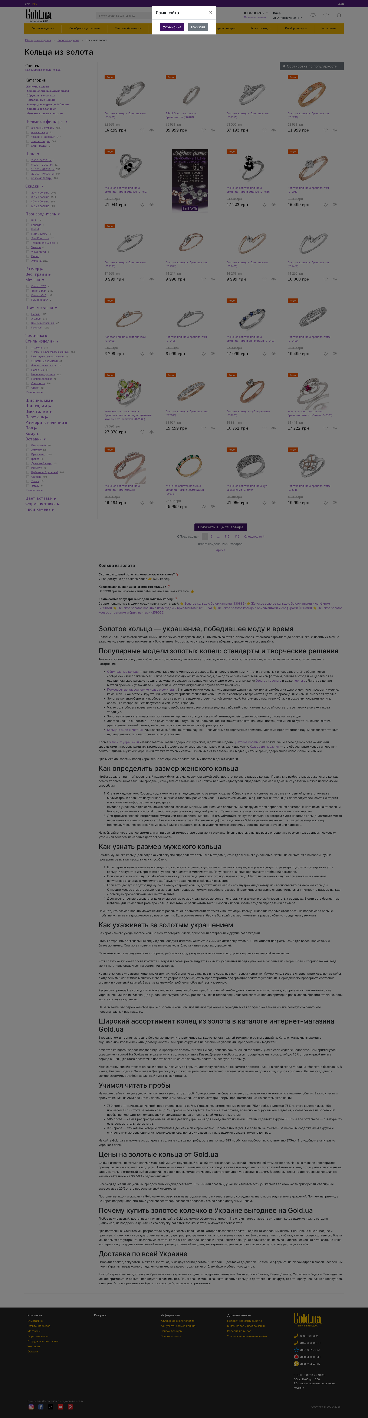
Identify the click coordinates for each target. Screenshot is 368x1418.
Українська (172, 27)
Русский (198, 27)
